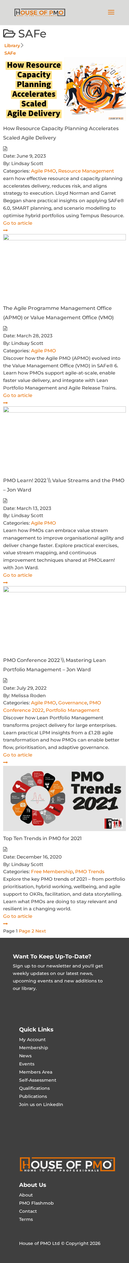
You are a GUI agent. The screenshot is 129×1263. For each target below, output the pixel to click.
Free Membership (52, 871)
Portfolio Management (73, 710)
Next (40, 931)
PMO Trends (90, 871)
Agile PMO (43, 171)
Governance (72, 703)
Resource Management (86, 171)
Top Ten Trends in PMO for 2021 (42, 838)
